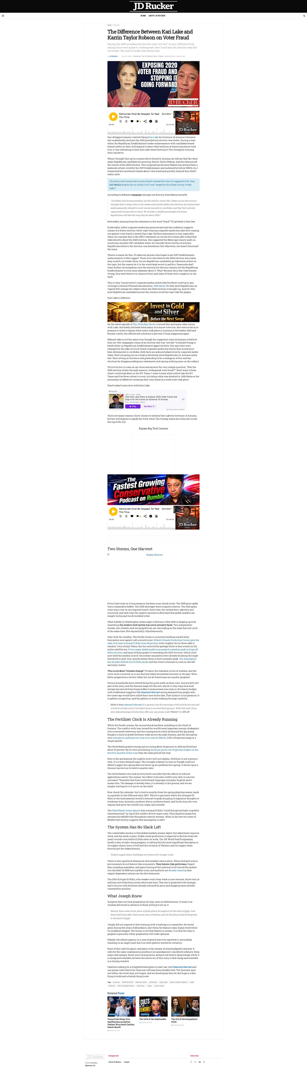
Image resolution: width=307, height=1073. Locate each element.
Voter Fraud (159, 986)
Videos (161, 56)
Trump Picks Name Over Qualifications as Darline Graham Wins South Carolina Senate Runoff (120, 1023)
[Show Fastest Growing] (153, 489)
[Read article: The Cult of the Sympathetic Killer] (185, 1006)
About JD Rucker (157, 16)
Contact (126, 1062)
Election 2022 (141, 982)
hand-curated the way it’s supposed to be (167, 181)
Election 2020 (127, 982)
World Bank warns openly (126, 810)
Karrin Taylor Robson (178, 982)
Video (149, 986)
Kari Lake (153, 137)
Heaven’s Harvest (150, 692)
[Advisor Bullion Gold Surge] (153, 312)
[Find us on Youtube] (200, 1062)
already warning (177, 870)
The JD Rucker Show (149, 56)
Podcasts (145, 1014)
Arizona (116, 982)
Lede (192, 982)
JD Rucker (114, 56)
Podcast (112, 986)
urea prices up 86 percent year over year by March (139, 737)
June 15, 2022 (126, 56)
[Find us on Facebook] (191, 1062)
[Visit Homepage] (153, 6)
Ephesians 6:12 (90, 1065)
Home (143, 16)
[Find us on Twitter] (195, 1062)
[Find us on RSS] (204, 1062)
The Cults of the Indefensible (152, 1019)
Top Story (140, 986)
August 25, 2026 (114, 1030)
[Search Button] (304, 16)
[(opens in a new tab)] (121, 1006)
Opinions (116, 25)
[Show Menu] (3, 16)
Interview (153, 982)
